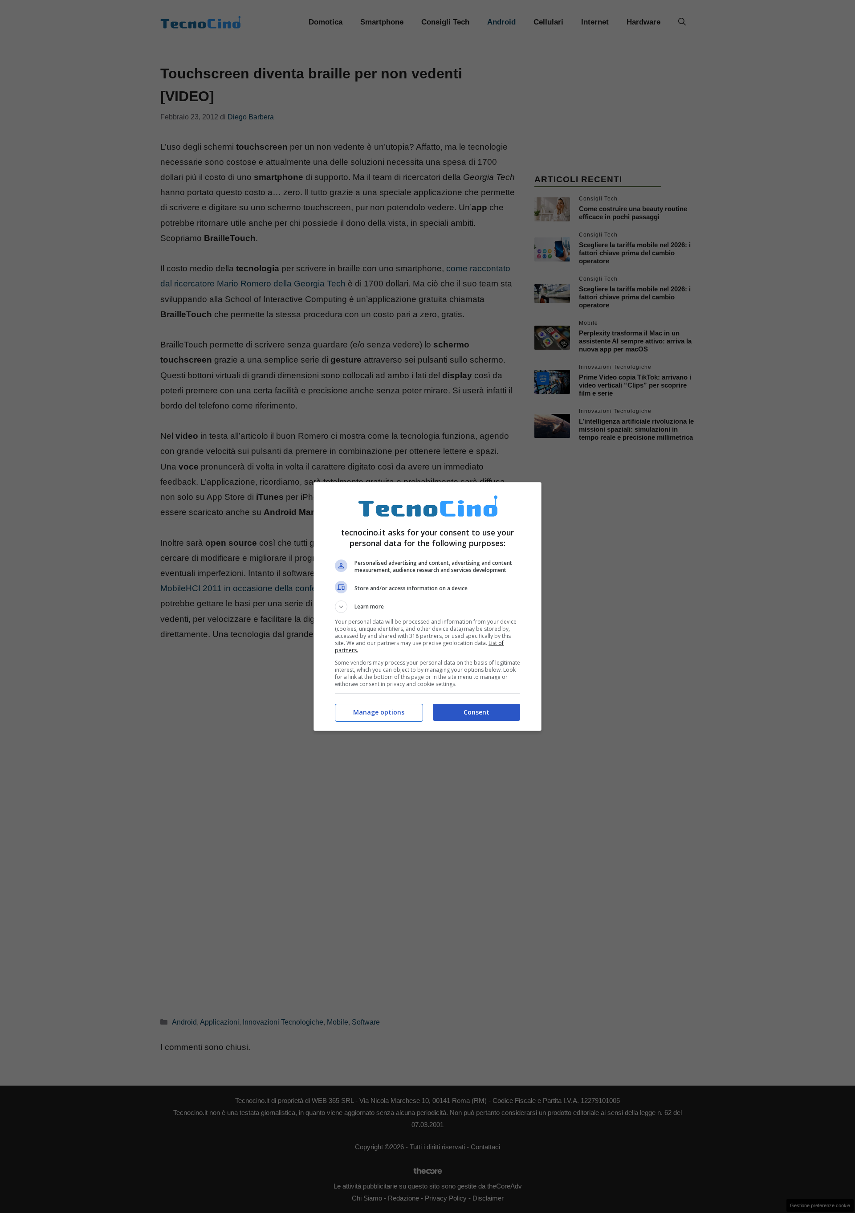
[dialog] (428, 606)
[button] (427, 606)
